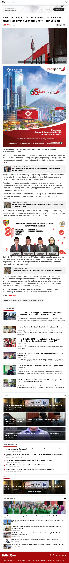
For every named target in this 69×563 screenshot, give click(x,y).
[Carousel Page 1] (29, 491)
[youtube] (59, 555)
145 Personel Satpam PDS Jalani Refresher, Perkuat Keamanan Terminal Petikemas (37, 545)
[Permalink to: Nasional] (65, 477)
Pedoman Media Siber (47, 560)
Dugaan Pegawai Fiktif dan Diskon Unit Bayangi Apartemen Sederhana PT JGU (30, 469)
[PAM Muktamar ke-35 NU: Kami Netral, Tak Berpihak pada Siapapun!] (10, 369)
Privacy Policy (60, 560)
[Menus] (3, 2)
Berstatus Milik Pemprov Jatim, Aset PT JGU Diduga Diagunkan (25, 465)
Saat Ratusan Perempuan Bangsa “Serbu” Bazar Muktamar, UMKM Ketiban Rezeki (31, 516)
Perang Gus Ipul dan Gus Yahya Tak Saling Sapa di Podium (40, 327)
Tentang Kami (21, 560)
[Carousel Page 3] (33, 491)
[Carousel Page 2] (31, 491)
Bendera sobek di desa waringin (33, 300)
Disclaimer (36, 560)
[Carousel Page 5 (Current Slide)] (38, 491)
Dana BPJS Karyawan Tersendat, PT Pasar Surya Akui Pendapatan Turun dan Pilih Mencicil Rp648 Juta (36, 527)
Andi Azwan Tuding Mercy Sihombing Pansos (19, 488)
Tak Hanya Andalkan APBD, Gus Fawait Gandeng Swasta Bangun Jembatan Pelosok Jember (39, 381)
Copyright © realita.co (8, 560)
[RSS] (66, 555)
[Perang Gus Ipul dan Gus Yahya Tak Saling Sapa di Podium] (10, 329)
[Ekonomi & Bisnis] (65, 499)
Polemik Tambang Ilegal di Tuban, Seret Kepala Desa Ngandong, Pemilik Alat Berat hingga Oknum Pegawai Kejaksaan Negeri (33, 448)
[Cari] (66, 2)
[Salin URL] (60, 25)
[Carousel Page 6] (40, 491)
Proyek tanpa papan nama (12, 300)
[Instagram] (53, 555)
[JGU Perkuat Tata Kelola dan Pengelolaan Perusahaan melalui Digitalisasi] (7, 541)
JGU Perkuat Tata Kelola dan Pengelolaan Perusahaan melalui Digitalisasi (34, 539)
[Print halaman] (64, 25)
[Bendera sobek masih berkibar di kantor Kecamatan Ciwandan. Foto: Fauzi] (34, 46)
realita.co (6, 24)
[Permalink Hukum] (65, 395)
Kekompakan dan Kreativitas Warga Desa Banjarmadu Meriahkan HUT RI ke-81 (30, 460)
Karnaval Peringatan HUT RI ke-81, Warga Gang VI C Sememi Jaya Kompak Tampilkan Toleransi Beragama (35, 455)
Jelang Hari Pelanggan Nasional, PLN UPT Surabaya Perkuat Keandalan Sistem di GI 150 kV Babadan (37, 521)
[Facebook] (50, 555)
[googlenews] (62, 555)
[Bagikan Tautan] (57, 25)
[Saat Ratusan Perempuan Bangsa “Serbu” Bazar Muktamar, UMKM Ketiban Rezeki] (34, 507)
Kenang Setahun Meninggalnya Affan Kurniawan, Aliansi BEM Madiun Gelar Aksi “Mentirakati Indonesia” (39, 314)
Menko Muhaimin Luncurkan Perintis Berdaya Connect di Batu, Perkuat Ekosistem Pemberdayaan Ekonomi (37, 533)
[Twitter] (56, 555)
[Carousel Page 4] (35, 491)
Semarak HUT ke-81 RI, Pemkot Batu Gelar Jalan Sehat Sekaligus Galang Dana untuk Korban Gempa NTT (38, 340)
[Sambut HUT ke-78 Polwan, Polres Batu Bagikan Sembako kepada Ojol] (10, 356)
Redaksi (12, 295)
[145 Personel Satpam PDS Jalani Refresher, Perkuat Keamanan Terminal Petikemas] (7, 546)
